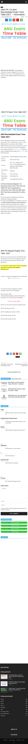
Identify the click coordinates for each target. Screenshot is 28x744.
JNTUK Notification (5, 713)
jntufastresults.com (17, 149)
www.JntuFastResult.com (7, 16)
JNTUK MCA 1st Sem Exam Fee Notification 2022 (7, 365)
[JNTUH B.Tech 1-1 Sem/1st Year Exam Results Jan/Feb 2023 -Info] (4, 690)
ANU (2, 7)
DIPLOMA (3, 707)
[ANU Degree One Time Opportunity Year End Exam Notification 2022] (4, 397)
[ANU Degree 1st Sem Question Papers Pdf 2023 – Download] (4, 384)
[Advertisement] (14, 55)
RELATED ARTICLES (5, 378)
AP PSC (23, 740)
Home (2, 5)
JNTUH (2, 703)
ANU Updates (22, 151)
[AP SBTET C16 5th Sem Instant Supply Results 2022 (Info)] (4, 683)
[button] (26, 2)
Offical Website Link (15, 278)
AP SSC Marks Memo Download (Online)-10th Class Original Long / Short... (16, 676)
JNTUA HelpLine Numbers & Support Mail (21, 365)
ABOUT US (6, 740)
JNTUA (2, 705)
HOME (2, 699)
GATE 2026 (18, 740)
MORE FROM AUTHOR (16, 378)
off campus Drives (5, 711)
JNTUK (2, 701)
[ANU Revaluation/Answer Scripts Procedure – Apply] (4, 390)
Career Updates (12, 740)
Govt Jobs (3, 715)
